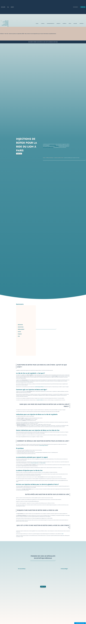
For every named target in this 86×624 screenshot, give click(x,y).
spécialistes (56, 146)
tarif (62, 533)
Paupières (64, 23)
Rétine (70, 23)
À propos (42, 23)
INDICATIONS (20, 327)
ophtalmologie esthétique (39, 386)
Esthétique (81, 23)
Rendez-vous (19, 153)
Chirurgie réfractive (50, 23)
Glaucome (75, 23)
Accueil (37, 23)
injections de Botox (52, 145)
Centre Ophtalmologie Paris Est (48, 147)
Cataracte (58, 23)
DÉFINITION (20, 324)
